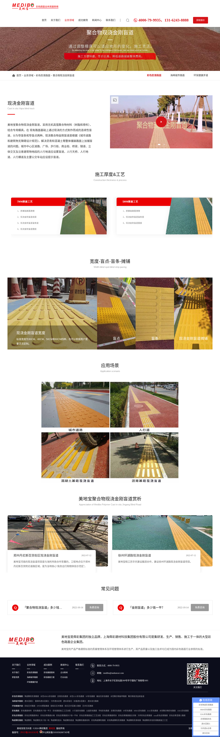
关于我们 (55, 20)
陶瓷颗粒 (28, 720)
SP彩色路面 (90, 696)
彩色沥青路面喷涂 (109, 716)
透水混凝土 (29, 701)
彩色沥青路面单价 (32, 716)
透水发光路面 (93, 701)
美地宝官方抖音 (24, 728)
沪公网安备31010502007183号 (56, 732)
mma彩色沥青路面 (161, 716)
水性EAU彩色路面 (77, 696)
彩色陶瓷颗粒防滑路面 (116, 720)
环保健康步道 (201, 75)
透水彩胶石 (67, 701)
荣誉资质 (15, 677)
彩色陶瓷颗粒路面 (98, 720)
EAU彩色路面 (152, 711)
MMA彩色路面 (140, 711)
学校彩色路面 (103, 711)
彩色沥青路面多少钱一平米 (67, 716)
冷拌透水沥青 (56, 701)
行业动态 (64, 677)
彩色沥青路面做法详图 (127, 716)
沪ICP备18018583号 (29, 732)
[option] (161, 121)
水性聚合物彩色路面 (168, 711)
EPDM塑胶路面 (43, 706)
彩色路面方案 (49, 677)
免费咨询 (94, 607)
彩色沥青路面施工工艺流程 (90, 716)
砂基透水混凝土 (80, 701)
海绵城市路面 (177, 75)
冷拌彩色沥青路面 (145, 716)
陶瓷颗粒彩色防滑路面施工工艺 (155, 720)
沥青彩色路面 (116, 711)
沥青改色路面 (62, 696)
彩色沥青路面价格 (47, 716)
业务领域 (69, 20)
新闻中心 (97, 20)
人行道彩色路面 (78, 711)
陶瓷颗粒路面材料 (82, 720)
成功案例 (83, 20)
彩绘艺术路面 (30, 706)
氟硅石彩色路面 (102, 696)
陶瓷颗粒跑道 (68, 720)
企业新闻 (64, 673)
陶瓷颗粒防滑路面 (32, 696)
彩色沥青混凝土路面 (177, 716)
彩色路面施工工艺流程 (62, 711)
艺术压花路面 (87, 706)
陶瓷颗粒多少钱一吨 (41, 720)
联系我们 (110, 20)
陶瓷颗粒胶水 (56, 720)
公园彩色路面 (91, 711)
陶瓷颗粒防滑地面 (134, 720)
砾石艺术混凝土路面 (73, 706)
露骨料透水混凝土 (42, 701)
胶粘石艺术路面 (57, 706)
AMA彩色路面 (183, 711)
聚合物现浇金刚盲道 (136, 696)
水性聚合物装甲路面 (118, 696)
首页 (44, 20)
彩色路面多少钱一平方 (42, 711)
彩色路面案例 (49, 673)
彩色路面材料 (26, 711)
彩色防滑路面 (43, 75)
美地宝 (52, 728)
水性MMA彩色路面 (48, 696)
